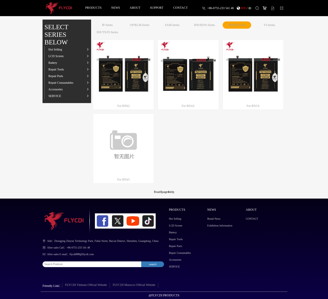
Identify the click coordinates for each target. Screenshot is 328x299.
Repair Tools (56, 69)
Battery (52, 62)
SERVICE (54, 95)
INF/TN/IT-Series (107, 32)
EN (243, 7)
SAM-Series (172, 25)
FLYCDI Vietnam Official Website (86, 284)
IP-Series (107, 25)
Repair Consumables (60, 82)
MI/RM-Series (237, 25)
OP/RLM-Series (139, 25)
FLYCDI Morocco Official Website (134, 284)
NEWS (115, 7)
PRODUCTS (93, 7)
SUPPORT (156, 7)
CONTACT (180, 7)
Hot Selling (55, 49)
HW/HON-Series (204, 25)
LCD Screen (56, 56)
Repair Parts (55, 75)
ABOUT (135, 7)
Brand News (213, 218)
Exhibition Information (219, 225)
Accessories (55, 89)
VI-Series (269, 25)
